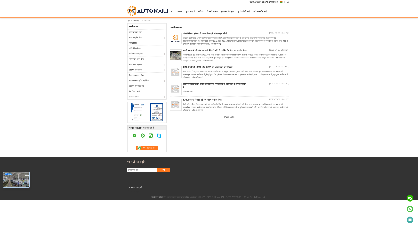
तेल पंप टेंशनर (134, 97)
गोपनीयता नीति (156, 197)
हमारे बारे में (190, 11)
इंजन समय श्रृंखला (135, 64)
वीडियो (200, 11)
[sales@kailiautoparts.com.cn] (410, 220)
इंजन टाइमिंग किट (135, 37)
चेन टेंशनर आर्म (134, 91)
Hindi (286, 2)
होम (172, 11)
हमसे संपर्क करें (244, 11)
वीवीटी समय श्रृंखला (136, 54)
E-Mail (132, 187)
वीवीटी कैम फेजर (135, 48)
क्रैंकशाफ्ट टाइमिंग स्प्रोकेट (139, 80)
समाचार (136, 21)
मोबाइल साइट (134, 191)
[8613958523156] (410, 209)
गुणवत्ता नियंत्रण (227, 11)
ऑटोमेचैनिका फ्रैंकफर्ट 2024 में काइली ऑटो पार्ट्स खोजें (205, 33)
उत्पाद (179, 11)
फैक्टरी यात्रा (212, 11)
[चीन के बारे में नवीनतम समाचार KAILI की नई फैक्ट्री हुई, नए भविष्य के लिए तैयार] (176, 105)
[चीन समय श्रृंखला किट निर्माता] (148, 11)
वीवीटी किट (133, 43)
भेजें (163, 170)
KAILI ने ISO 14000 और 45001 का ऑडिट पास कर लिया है (207, 67)
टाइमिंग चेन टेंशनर (135, 70)
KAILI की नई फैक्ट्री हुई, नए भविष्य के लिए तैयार (202, 100)
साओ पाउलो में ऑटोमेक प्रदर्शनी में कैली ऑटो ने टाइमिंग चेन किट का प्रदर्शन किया (215, 50)
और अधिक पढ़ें (216, 44)
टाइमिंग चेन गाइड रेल (136, 86)
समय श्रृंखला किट (135, 32)
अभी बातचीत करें (260, 11)
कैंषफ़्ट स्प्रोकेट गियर (136, 75)
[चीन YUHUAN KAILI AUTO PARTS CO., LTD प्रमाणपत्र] (137, 112)
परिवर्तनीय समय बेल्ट (136, 59)
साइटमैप (140, 187)
